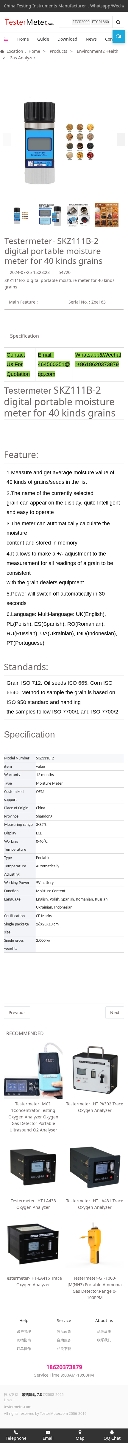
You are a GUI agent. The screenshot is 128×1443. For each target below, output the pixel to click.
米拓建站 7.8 (32, 1394)
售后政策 (64, 1331)
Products (58, 51)
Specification (24, 336)
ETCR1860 (100, 21)
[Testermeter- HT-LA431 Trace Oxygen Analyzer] (94, 1167)
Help (24, 1320)
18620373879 (64, 1367)
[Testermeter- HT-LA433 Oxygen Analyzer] (33, 1167)
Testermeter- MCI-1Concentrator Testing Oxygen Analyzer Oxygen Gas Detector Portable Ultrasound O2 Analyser (33, 1117)
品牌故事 (104, 1331)
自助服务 (64, 1340)
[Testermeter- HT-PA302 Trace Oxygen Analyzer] (94, 1070)
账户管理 (24, 1331)
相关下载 (64, 1348)
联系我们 (104, 1340)
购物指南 (24, 1340)
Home (23, 39)
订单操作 (24, 1348)
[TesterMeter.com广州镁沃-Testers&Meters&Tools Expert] (29, 22)
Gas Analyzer (22, 57)
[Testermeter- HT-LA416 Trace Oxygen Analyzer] (33, 1244)
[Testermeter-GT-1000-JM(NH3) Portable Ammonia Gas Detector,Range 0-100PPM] (94, 1244)
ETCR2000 (81, 21)
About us (104, 1320)
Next (114, 1012)
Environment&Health (97, 51)
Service (64, 1320)
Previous (17, 1012)
